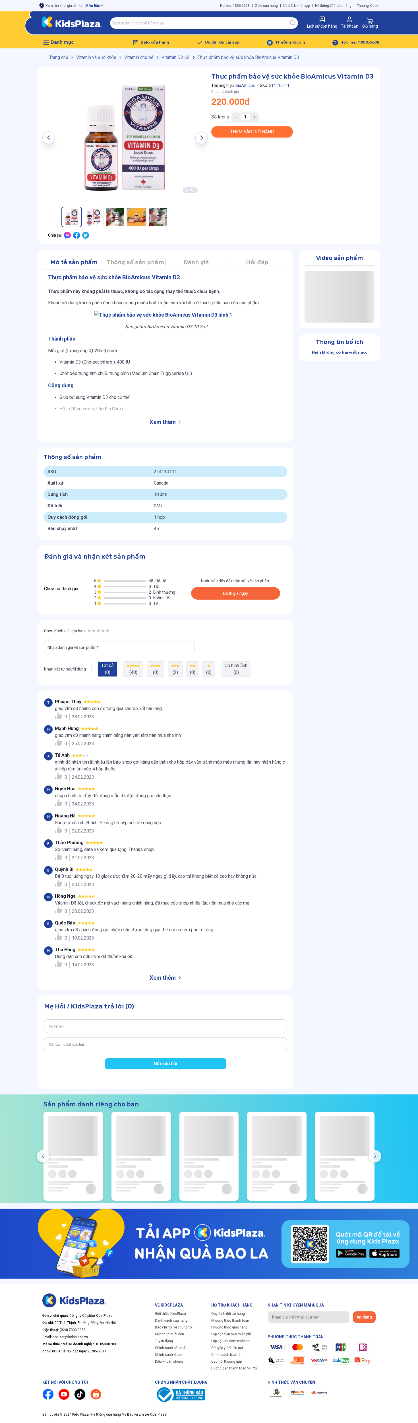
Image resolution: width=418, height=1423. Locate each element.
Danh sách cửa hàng (171, 1320)
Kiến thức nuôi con (169, 1334)
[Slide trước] (43, 1156)
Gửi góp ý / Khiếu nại (227, 1348)
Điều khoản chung (169, 1361)
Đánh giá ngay (235, 593)
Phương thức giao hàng (229, 1327)
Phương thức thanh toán (230, 1320)
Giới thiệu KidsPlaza (170, 1314)
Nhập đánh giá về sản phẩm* (73, 647)
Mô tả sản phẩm (74, 262)
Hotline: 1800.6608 (235, 6)
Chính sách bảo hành (228, 1355)
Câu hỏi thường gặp (226, 1361)
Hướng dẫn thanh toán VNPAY (234, 1368)
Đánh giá (196, 262)
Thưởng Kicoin (368, 6)
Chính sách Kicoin (169, 1355)
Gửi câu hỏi (165, 1063)
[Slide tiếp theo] (375, 1156)
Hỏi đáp (257, 262)
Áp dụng (364, 1317)
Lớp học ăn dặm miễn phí (230, 1341)
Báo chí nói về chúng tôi (174, 1327)
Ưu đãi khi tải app (296, 6)
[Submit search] (293, 23)
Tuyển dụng (164, 1341)
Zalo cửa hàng (266, 6)
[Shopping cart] (369, 21)
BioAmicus (245, 85)
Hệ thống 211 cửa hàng (333, 6)
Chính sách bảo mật (171, 1348)
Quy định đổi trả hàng (228, 1314)
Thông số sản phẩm (135, 262)
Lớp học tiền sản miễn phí (231, 1334)
